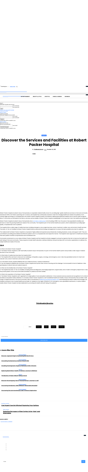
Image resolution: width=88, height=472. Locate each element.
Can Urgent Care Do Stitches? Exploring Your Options (20, 405)
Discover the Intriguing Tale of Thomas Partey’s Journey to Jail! (20, 380)
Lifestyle (44, 135)
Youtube (29, 455)
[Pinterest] (48, 153)
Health (20, 369)
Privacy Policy (3, 112)
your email (15, 116)
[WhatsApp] (53, 153)
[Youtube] (27, 455)
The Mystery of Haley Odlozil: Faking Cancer (14, 375)
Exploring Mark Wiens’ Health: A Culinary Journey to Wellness (19, 371)
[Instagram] (12, 455)
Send (83, 461)
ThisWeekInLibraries (38, 149)
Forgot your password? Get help (7, 110)
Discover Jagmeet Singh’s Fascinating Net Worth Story (17, 356)
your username (16, 105)
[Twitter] (43, 153)
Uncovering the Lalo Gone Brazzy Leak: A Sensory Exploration (19, 390)
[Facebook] (38, 153)
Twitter (23, 455)
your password (16, 107)
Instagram (16, 455)
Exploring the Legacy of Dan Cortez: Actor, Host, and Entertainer (21, 412)
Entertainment (22, 354)
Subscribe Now (44, 340)
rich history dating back (39, 221)
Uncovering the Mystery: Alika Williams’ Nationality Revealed (19, 385)
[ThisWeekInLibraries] (18, 303)
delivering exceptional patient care (49, 279)
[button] (16, 86)
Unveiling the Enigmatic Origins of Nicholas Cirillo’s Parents (18, 366)
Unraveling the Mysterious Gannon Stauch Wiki (15, 361)
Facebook (8, 455)
